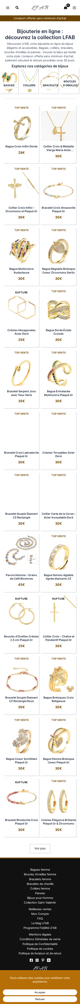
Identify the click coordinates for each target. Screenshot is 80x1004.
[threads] (48, 960)
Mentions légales (40, 934)
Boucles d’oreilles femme (40, 874)
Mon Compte (40, 914)
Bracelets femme (40, 879)
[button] (17, 8)
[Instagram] (37, 960)
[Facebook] (31, 960)
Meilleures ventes (40, 909)
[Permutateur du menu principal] (8, 7)
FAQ (40, 918)
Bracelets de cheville (40, 884)
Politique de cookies (40, 948)
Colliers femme (40, 888)
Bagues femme (40, 869)
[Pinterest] (43, 960)
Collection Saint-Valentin (40, 902)
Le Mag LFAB (40, 923)
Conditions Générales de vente (40, 939)
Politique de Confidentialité (40, 944)
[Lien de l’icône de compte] (74, 8)
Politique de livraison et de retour (40, 953)
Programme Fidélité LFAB (40, 928)
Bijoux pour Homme (40, 898)
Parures (40, 893)
